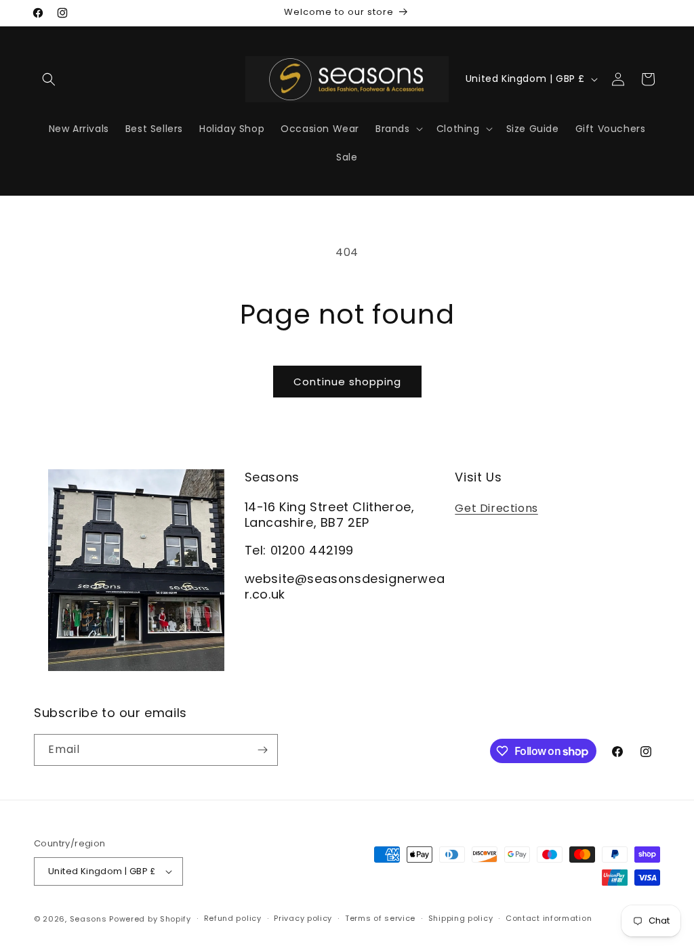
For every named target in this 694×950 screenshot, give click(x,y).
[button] (49, 79)
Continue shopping (347, 381)
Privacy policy (303, 918)
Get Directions (496, 508)
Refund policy (233, 918)
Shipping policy (460, 918)
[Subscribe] (262, 750)
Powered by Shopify (150, 918)
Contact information (549, 918)
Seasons (90, 918)
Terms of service (380, 918)
